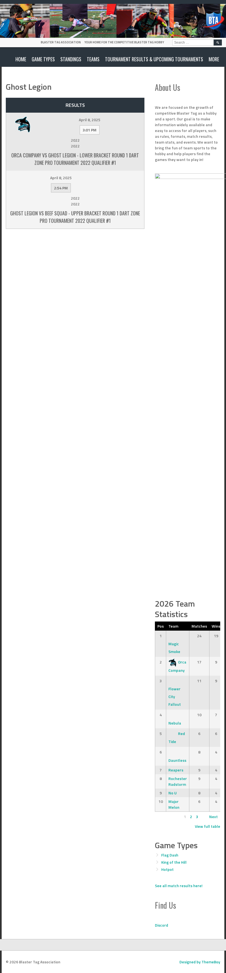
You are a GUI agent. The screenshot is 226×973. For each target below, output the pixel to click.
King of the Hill (174, 862)
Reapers (175, 770)
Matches (199, 626)
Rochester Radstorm (177, 781)
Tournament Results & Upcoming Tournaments (154, 59)
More (214, 59)
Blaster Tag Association (61, 42)
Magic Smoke (174, 647)
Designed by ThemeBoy (199, 962)
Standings (70, 59)
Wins (216, 626)
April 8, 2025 (89, 120)
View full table (207, 826)
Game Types (43, 59)
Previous (165, 816)
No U (172, 793)
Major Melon (173, 804)
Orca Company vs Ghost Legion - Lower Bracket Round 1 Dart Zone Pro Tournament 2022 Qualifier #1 (75, 159)
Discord (161, 925)
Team (173, 626)
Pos (160, 626)
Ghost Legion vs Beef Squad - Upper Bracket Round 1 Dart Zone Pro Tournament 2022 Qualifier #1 (75, 217)
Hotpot (167, 869)
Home (20, 59)
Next (213, 816)
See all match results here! (179, 886)
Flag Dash (169, 855)
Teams (93, 59)
